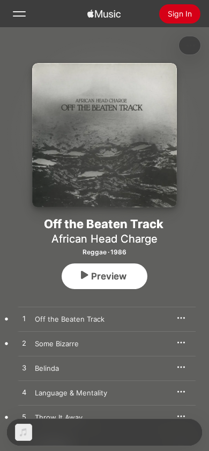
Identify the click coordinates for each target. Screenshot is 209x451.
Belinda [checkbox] (47, 368)
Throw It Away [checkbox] (59, 417)
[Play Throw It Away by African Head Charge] (24, 417)
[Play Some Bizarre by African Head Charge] (24, 343)
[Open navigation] (19, 14)
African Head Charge (104, 238)
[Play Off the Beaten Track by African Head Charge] (24, 319)
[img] (104, 14)
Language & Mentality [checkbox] (71, 392)
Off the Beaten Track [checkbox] (69, 319)
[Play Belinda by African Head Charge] (24, 368)
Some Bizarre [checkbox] (57, 343)
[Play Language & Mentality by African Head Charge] (24, 393)
